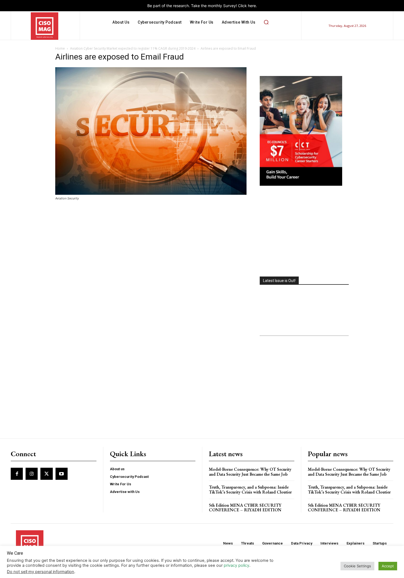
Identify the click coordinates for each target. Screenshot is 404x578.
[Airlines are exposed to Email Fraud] (151, 193)
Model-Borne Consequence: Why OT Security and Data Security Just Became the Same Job (250, 471)
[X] (46, 474)
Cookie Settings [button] (357, 566)
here (252, 5)
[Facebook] (17, 474)
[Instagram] (32, 474)
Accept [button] (388, 566)
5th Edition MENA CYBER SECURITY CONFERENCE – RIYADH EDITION (245, 507)
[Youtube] (62, 474)
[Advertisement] (304, 232)
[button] (266, 22)
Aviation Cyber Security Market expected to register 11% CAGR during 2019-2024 (132, 48)
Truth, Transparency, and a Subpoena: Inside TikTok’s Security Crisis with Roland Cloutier (250, 489)
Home (60, 48)
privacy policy (236, 565)
